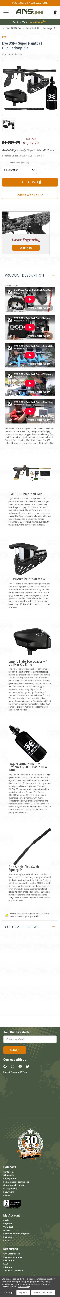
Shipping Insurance (12, 1257)
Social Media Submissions (16, 1182)
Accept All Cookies (43, 1292)
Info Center (9, 1260)
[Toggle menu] (6, 12)
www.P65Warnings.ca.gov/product (25, 916)
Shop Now (26, 247)
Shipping (7, 1237)
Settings (8, 1292)
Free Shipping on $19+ (38, 3)
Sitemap (7, 1267)
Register (7, 1223)
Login (6, 1220)
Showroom (8, 1192)
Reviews (7, 1195)
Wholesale (8, 1175)
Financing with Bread (13, 1185)
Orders (6, 1230)
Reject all (23, 1292)
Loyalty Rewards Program (16, 1233)
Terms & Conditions (13, 1270)
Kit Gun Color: (19, 163)
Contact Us (9, 1172)
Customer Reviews (22, 926)
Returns (7, 1240)
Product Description (24, 275)
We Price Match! (19, 3)
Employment (9, 1178)
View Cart (8, 1227)
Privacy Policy (10, 1188)
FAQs (5, 1263)
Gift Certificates (11, 1253)
